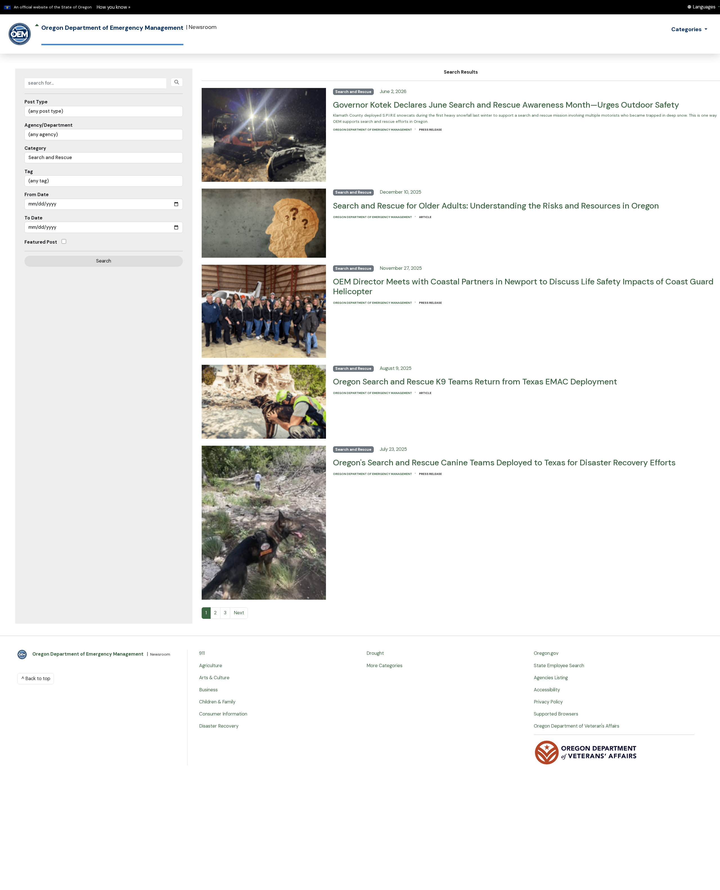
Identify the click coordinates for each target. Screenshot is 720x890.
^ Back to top (35, 678)
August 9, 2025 (395, 368)
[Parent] (37, 34)
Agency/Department (48, 125)
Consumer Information (223, 714)
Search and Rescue (353, 91)
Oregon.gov (546, 653)
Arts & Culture (214, 678)
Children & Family (217, 702)
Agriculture (210, 666)
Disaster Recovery (218, 726)
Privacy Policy (548, 702)
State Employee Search (559, 666)
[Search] (177, 82)
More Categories (384, 666)
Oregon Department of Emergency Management (373, 130)
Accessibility (547, 690)
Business (208, 690)
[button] (703, 7)
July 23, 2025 (393, 449)
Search (103, 261)
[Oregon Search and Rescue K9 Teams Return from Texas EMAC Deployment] (264, 400)
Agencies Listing (551, 678)
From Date (36, 195)
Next (239, 613)
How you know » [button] (113, 7)
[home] (19, 34)
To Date (33, 218)
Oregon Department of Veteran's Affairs (576, 726)
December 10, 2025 (400, 192)
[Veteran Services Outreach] (586, 752)
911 (202, 653)
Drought (375, 653)
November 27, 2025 (401, 268)
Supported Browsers (556, 714)
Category (35, 148)
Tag (28, 172)
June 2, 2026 (393, 91)
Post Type (36, 102)
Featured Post (40, 242)
